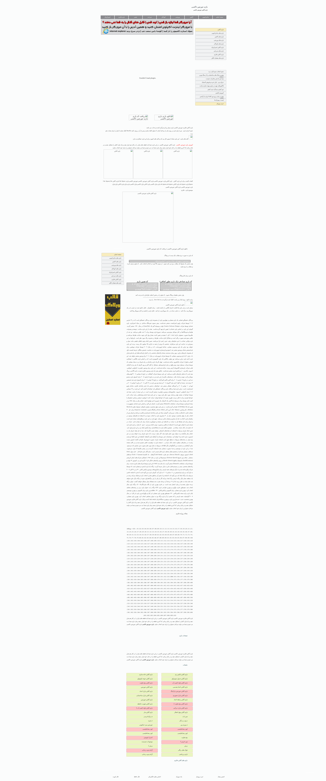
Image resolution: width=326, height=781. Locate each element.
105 (142, 540)
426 (145, 588)
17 (178, 528)
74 (191, 534)
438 (185, 588)
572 (165, 609)
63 (163, 534)
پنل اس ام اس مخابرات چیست (215, 78)
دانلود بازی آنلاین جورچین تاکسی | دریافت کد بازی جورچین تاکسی (167, 249)
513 (168, 600)
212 (165, 555)
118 (185, 540)
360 (191, 576)
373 (168, 579)
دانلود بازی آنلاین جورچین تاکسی (175, 305)
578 (185, 609)
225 (142, 558)
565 (142, 609)
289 (155, 567)
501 (128, 600)
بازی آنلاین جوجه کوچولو (145, 679)
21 (188, 528)
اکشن (191, 17)
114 (172, 540)
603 (152, 615)
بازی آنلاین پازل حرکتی (180, 708)
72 (186, 534)
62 (160, 534)
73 (188, 534)
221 (128, 558)
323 (135, 573)
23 (127, 532)
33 (153, 532)
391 (162, 582)
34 (155, 532)
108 (152, 540)
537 (181, 603)
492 (165, 597)
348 (152, 576)
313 (168, 570)
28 (140, 532)
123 (135, 544)
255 (175, 561)
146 (145, 546)
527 (148, 603)
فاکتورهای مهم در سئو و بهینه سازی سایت (212, 86)
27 (138, 532)
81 (143, 538)
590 (158, 612)
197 (181, 552)
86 (155, 538)
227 (148, 558)
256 (178, 561)
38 (166, 532)
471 (162, 594)
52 (135, 534)
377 (181, 579)
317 (181, 570)
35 (158, 532)
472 (165, 594)
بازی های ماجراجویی (218, 33)
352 (165, 576)
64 (166, 534)
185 (142, 552)
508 (152, 600)
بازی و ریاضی (183, 754)
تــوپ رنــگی (183, 721)
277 (181, 564)
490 (158, 597)
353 (168, 576)
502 (132, 600)
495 (175, 597)
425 (142, 588)
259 (188, 561)
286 (145, 567)
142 (132, 546)
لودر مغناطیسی (183, 729)
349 (155, 576)
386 (145, 582)
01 (138, 528)
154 (172, 546)
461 (128, 594)
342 (132, 576)
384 (138, 582)
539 (188, 603)
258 (185, 561)
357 (181, 576)
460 (191, 591)
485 (142, 597)
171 (162, 549)
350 (158, 576)
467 (148, 594)
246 (145, 561)
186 (145, 552)
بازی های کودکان (219, 44)
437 (181, 588)
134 (172, 544)
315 (175, 570)
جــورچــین (184, 725)
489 (155, 597)
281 (128, 567)
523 (135, 603)
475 (175, 594)
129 (155, 544)
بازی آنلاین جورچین (147, 687)
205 (142, 555)
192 (165, 552)
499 (188, 597)
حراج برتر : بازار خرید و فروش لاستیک (213, 82)
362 (132, 579)
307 (148, 570)
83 (148, 538)
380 (191, 579)
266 (145, 564)
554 (172, 606)
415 (175, 585)
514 (172, 600)
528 (152, 603)
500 (191, 597)
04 (145, 528)
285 (142, 567)
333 (168, 573)
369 (155, 579)
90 (165, 538)
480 (191, 594)
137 (181, 544)
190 (158, 552)
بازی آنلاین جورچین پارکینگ (179, 691)
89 (163, 538)
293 (168, 567)
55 (143, 534)
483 (135, 597)
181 (128, 552)
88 (160, 538)
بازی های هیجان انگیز (218, 58)
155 (175, 546)
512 (165, 600)
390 (158, 582)
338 (185, 573)
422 (132, 588)
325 (142, 573)
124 (138, 544)
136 (178, 544)
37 (163, 532)
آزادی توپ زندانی (147, 750)
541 (128, 606)
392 (165, 582)
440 (191, 588)
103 (135, 540)
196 (178, 552)
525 (142, 603)
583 (135, 612)
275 (175, 564)
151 (162, 546)
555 (175, 606)
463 (135, 594)
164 (138, 549)
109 (155, 540)
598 (185, 612)
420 (191, 585)
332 (165, 573)
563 (135, 609)
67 (173, 534)
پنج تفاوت (184, 737)
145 (142, 546)
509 (155, 600)
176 (178, 549)
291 (162, 567)
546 (145, 606)
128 (152, 544)
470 (158, 594)
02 (140, 528)
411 (162, 585)
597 (181, 612)
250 (158, 561)
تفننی (135, 17)
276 (178, 564)
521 (128, 603)
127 (148, 544)
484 (138, 597)
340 (191, 573)
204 (138, 555)
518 (185, 600)
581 (128, 612)
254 (172, 561)
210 (158, 555)
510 (158, 600)
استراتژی (133, 323)
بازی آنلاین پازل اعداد (146, 691)
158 (185, 546)
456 (178, 591)
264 (138, 564)
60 (155, 534)
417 (181, 585)
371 (162, 579)
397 (181, 582)
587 (148, 612)
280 (191, 564)
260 (191, 561)
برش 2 (150, 746)
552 (165, 606)
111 (162, 540)
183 (135, 552)
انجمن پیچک (221, 776)
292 (165, 567)
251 (162, 561)
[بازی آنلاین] (177, 178)
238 (185, 558)
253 (168, 561)
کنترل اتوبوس (148, 737)
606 (162, 615)
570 (158, 609)
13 (168, 528)
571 (162, 609)
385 (142, 582)
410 (158, 585)
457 (181, 591)
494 (172, 597)
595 (175, 612)
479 (188, 594)
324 (138, 573)
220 (191, 555)
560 (191, 606)
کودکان (163, 17)
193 (168, 552)
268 (152, 564)
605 (158, 615)
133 (168, 544)
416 (178, 585)
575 (175, 609)
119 (188, 540)
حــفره (150, 721)
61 (158, 534)
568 (152, 609)
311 (162, 570)
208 (152, 555)
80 (140, 538)
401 (128, 585)
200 (191, 552)
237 (181, 558)
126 (145, 544)
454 (172, 591)
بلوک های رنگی (183, 750)
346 (145, 576)
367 (148, 579)
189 (155, 552)
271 (162, 564)
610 (175, 615)
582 (132, 612)
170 (158, 549)
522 (132, 603)
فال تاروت (115, 776)
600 (191, 612)
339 (188, 573)
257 (181, 561)
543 (135, 606)
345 (142, 576)
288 (152, 567)
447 (148, 591)
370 (158, 579)
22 (191, 528)
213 (168, 555)
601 (145, 615)
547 (148, 606)
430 (158, 588)
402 (132, 585)
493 (168, 597)
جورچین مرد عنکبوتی (146, 725)
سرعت (149, 17)
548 (152, 606)
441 (128, 591)
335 (175, 573)
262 (132, 564)
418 (185, 585)
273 (168, 564)
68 (176, 534)
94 (176, 538)
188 (152, 552)
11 (163, 528)
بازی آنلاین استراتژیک (217, 47)
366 (145, 579)
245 (142, 561)
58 (150, 534)
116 (178, 540)
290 (158, 567)
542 (132, 606)
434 (172, 588)
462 (132, 594)
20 (186, 528)
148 (152, 546)
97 (183, 538)
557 (181, 606)
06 (150, 528)
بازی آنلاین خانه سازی (146, 674)
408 (152, 585)
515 (175, 600)
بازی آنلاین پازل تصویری (180, 695)
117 (181, 540)
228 (152, 558)
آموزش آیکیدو (220, 93)
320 (191, 570)
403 (135, 585)
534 (172, 603)
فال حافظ (137, 776)
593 (168, 612)
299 (188, 567)
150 (158, 546)
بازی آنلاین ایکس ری (181, 674)
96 (181, 538)
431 (162, 588)
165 (142, 549)
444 (138, 591)
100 (191, 538)
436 (178, 588)
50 (130, 534)
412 (165, 585)
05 (148, 528)
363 (135, 579)
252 (165, 561)
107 (148, 540)
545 (142, 606)
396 (178, 582)
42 (176, 532)
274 (172, 564)
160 (191, 546)
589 (155, 612)
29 (143, 532)
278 (185, 564)
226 (145, 558)
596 (178, 612)
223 (135, 558)
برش (186, 746)
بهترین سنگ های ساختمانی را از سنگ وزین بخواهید (211, 75)
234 (172, 558)
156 (178, 546)
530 (158, 603)
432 (165, 588)
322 (132, 573)
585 (142, 612)
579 (188, 609)
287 (148, 567)
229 (155, 558)
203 (135, 555)
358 (185, 576)
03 (143, 528)
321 (128, 573)
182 (132, 552)
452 (165, 591)
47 (188, 532)
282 (132, 567)
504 (138, 600)
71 (183, 534)
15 (173, 528)
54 (140, 534)
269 (155, 564)
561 (128, 609)
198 (185, 552)
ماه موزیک (179, 776)
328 (152, 573)
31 (148, 532)
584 (138, 612)
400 (191, 582)
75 (127, 538)
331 (162, 573)
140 (191, 544)
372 (165, 579)
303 (135, 570)
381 (128, 582)
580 (191, 609)
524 (138, 603)
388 (152, 582)
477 (181, 594)
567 (148, 609)
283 (135, 567)
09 (158, 528)
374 (172, 579)
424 (138, 588)
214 (172, 555)
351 (162, 576)
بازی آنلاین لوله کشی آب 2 (144, 708)
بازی (174, 320)
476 (178, 594)
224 (138, 558)
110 (158, 540)
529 (155, 603)
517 (181, 600)
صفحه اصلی (219, 17)
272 (165, 564)
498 (185, 597)
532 (165, 603)
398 (185, 582)
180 (191, 549)
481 (128, 597)
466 (145, 594)
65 (168, 534)
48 (191, 532)
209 (155, 555)
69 (178, 534)
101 (128, 540)
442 (132, 591)
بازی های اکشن (219, 36)
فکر (144, 371)
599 (188, 612)
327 (148, 573)
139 (188, 544)
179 (188, 549)
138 (185, 544)
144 (138, 546)
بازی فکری (121, 17)
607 (165, 615)
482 (132, 597)
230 (158, 558)
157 (181, 546)
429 (155, 588)
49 (127, 534)
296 (178, 567)
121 (128, 544)
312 (165, 570)
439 (188, 588)
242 (132, 561)
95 (178, 538)
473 (168, 594)
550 (158, 606)
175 (175, 549)
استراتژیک (107, 17)
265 (142, 564)
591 (162, 612)
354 (172, 576)
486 (145, 597)
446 (145, 591)
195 (175, 552)
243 (135, 561)
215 (175, 555)
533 (168, 603)
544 (138, 606)
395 (175, 582)
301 (128, 570)
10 (160, 528)
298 (185, 567)
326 (145, 573)
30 (145, 532)
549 (155, 606)
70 (181, 534)
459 (188, 591)
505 (142, 600)
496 (178, 597)
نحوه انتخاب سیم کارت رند (216, 71)
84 (150, 538)
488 (152, 597)
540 (191, 603)
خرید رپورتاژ (220, 103)
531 (162, 603)
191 (162, 552)
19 (183, 528)
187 (148, 552)
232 (165, 558)
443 (135, 591)
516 (178, 600)
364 (138, 579)
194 (172, 552)
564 (138, 609)
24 (130, 532)
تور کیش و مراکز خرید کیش (216, 89)
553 (168, 606)
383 (135, 582)
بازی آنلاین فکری (219, 54)
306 (145, 570)
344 (138, 576)
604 (155, 615)
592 (165, 612)
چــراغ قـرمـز (148, 716)
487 (148, 597)
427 (148, 588)
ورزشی (177, 17)
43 (178, 532)
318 (185, 570)
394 (172, 582)
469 (155, 594)
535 (175, 603)
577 (181, 609)
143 (135, 546)
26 (135, 532)
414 (172, 585)
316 (178, 570)
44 (181, 532)
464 (138, 594)
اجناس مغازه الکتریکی (154, 776)
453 (168, 591)
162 (132, 549)
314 (172, 570)
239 (188, 558)
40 (171, 532)
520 (191, 600)
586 (145, 612)
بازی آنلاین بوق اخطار (181, 712)
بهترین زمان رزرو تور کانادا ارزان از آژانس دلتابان (212, 97)
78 (135, 538)
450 (158, 591)
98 (186, 538)
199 (188, 552)
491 (162, 597)
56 (145, 534)
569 (155, 609)
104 (138, 540)
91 (168, 538)
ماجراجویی (205, 17)
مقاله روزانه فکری (181, 513)
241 (128, 561)
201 (128, 555)
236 (178, 558)
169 (155, 549)
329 (155, 573)
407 (148, 585)
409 (155, 585)
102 (132, 540)
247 (148, 561)
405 (142, 585)
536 (178, 603)
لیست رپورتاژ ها (219, 100)
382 (132, 582)
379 (188, 579)
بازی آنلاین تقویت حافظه (145, 704)
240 (191, 558)
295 (175, 567)
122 (132, 544)
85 (153, 538)
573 (168, 609)
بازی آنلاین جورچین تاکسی (200, 10)
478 (185, 594)
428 (152, 588)
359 (188, 576)
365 (142, 579)
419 (188, 585)
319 (188, 570)
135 (175, 544)
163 (135, 549)
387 (148, 582)
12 (166, 528)
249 (155, 561)
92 (171, 538)
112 (165, 540)
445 (142, 591)
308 (152, 570)
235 (175, 558)
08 (155, 528)
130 (158, 544)
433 (168, 588)
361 (128, 579)
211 (162, 555)
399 (188, 582)
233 (168, 558)
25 (132, 532)
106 (145, 540)
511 (162, 600)
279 (188, 564)
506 (145, 600)
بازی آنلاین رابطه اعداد (181, 700)
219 (188, 555)
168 (152, 549)
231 (162, 558)
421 (128, 588)
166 (145, 549)
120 (191, 540)
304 (138, 570)
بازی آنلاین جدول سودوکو (180, 679)
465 (142, 594)
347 (148, 576)
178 (185, 549)
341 (128, 576)
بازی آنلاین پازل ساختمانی (144, 695)
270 (158, 564)
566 (145, 609)
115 (175, 540)
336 (178, 573)
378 (185, 579)
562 (132, 609)
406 (145, 585)
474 (172, 594)
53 (138, 534)
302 (132, 570)
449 (155, 591)
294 (172, 567)
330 (158, 573)
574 (172, 609)
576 (178, 609)
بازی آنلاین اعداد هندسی (180, 687)
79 (137, 538)
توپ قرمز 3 (184, 742)
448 (152, 591)
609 (172, 615)
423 (135, 588)
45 (183, 532)
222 (132, 558)
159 (188, 546)
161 (128, 549)
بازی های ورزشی (219, 40)
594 (172, 612)
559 (188, 606)
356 (178, 576)
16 (176, 528)
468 (152, 594)
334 (172, 573)
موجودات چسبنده (147, 742)
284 (138, 567)
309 (155, 570)
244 (138, 561)
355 (175, 576)
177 (181, 549)
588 (152, 612)
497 (181, 597)
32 (150, 532)
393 (168, 582)
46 (186, 532)
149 (155, 546)
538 (185, 603)
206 (145, 555)
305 (142, 570)
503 (135, 600)
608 (168, 615)
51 (132, 534)
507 (148, 600)
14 (171, 528)
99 (188, 538)
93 (173, 538)
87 (158, 538)
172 (165, 549)
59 (153, 534)
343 (135, 576)
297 (181, 567)
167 (148, 549)
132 (165, 544)
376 (178, 579)
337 (181, 573)
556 (178, 606)
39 (168, 532)
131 (162, 544)
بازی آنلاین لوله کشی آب (180, 683)
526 (145, 603)
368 (152, 579)
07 (153, 528)
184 (138, 552)
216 (178, 555)
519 (188, 600)
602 (148, 615)
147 (148, 546)
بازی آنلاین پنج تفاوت (146, 683)
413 (168, 585)
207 (148, 555)
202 (132, 555)
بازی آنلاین (221, 29)
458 (185, 591)
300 (191, 567)
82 (145, 538)
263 (135, 564)
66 (171, 534)
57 (148, 534)
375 (175, 579)
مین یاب (185, 716)
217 (181, 555)
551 (162, 606)
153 (168, 546)
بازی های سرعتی (219, 51)
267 (148, 564)
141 (128, 546)
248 (152, 561)
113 (168, 540)
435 (175, 588)
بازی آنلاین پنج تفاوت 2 (181, 704)
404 (138, 585)
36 (160, 532)
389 (155, 582)
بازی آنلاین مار (148, 712)
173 (168, 549)
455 (175, 591)
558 (185, 606)
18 (181, 528)
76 (130, 538)
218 (185, 555)
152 (165, 546)
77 (132, 538)
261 (128, 564)
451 (162, 591)
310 (158, 570)
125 (142, 544)
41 (173, 532)
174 (172, 549)
